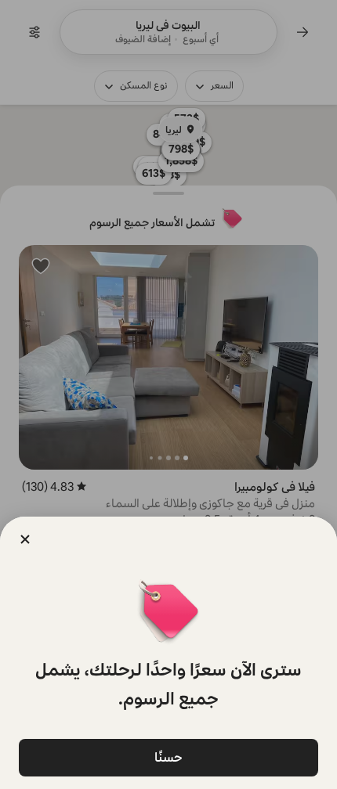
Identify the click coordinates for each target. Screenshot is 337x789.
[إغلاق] (25, 539)
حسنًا (168, 757)
